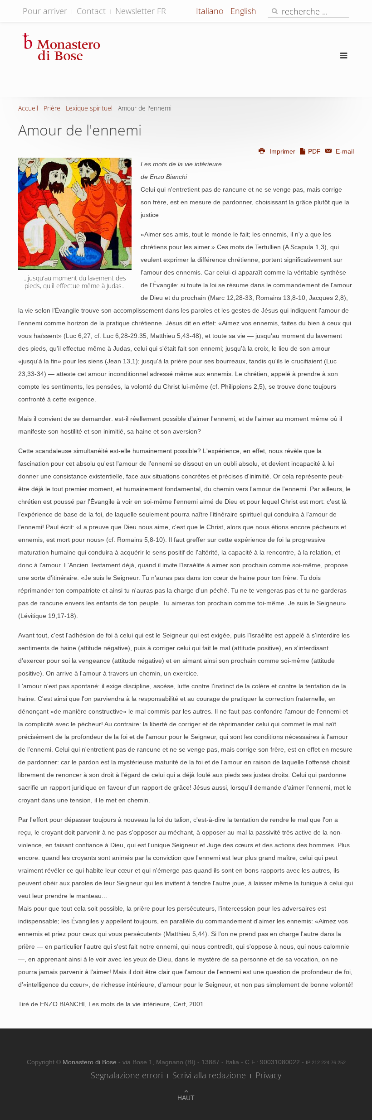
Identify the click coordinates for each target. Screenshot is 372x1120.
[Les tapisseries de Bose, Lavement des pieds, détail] (75, 214)
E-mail (344, 151)
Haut (186, 1097)
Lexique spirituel (89, 108)
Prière (52, 108)
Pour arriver (45, 10)
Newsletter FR (140, 10)
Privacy (268, 1075)
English (243, 10)
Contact (91, 10)
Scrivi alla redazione (209, 1075)
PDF (314, 151)
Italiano (211, 10)
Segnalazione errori (127, 1075)
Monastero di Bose (90, 1062)
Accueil (28, 108)
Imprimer (282, 151)
